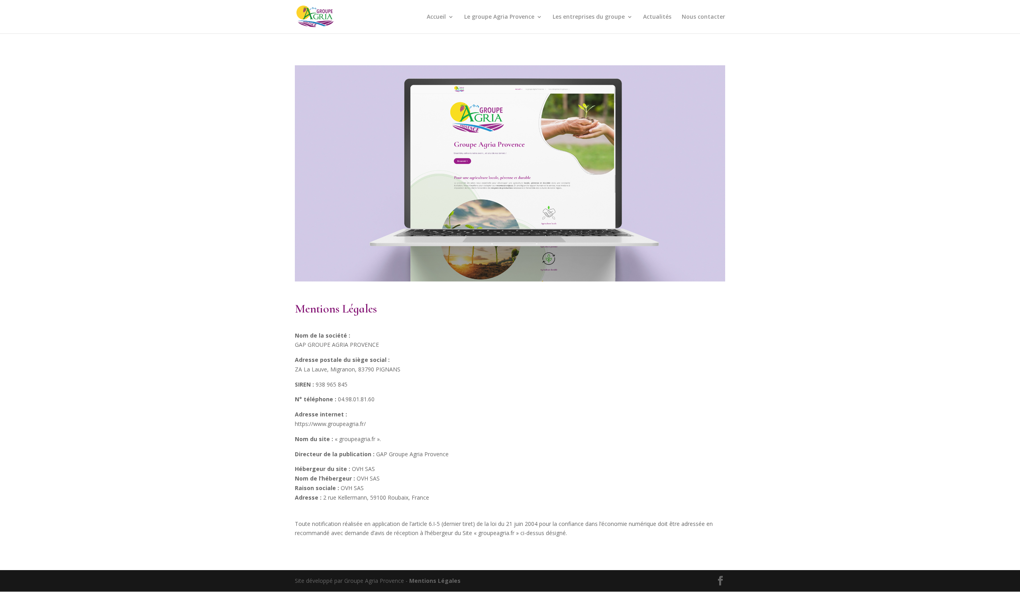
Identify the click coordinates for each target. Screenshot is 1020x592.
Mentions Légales (435, 580)
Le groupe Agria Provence (499, 17)
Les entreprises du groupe (589, 17)
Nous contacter (703, 17)
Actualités (657, 17)
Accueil (436, 17)
